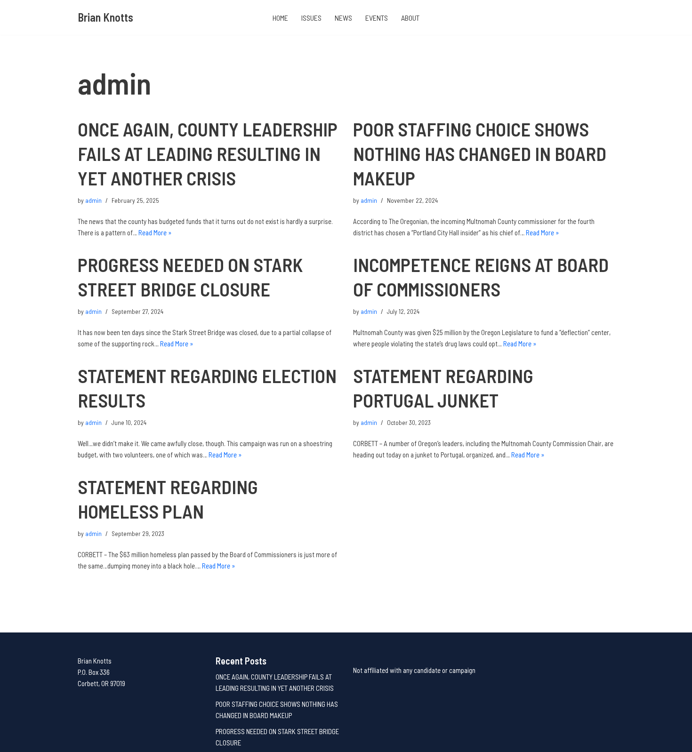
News (343, 17)
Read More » (155, 232)
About (410, 17)
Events (376, 17)
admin (93, 200)
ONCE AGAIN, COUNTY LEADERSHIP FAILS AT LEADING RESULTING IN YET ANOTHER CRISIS (208, 153)
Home (280, 17)
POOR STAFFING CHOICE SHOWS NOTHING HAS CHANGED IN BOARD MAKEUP (479, 153)
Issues (311, 17)
